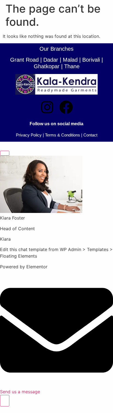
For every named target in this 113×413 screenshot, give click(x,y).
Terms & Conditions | (63, 135)
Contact (90, 135)
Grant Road (24, 60)
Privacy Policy (29, 135)
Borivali (91, 60)
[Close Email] (4, 153)
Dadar (50, 60)
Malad (70, 60)
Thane (72, 66)
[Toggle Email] (4, 400)
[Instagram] (47, 107)
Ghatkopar (47, 66)
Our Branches (56, 49)
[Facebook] (66, 107)
